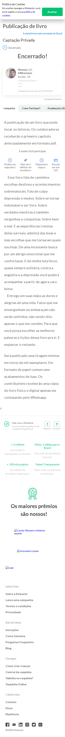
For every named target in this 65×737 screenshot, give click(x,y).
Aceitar (52, 11)
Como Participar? (31, 108)
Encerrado (14, 47)
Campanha (9, 108)
